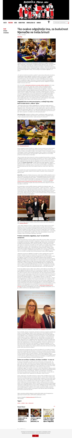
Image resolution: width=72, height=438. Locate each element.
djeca (26, 403)
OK (35, 435)
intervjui (5, 31)
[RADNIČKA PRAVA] (36, 10)
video (15, 23)
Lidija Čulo (19, 36)
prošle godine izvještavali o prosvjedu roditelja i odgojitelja (37, 85)
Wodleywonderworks (30, 397)
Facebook (43, 329)
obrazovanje (30, 403)
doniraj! (39, 23)
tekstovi (10, 23)
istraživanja (6, 32)
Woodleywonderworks (24, 145)
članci (4, 29)
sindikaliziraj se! (30, 23)
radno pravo (22, 23)
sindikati (23, 403)
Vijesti (5, 23)
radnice (18, 403)
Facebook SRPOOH (23, 223)
